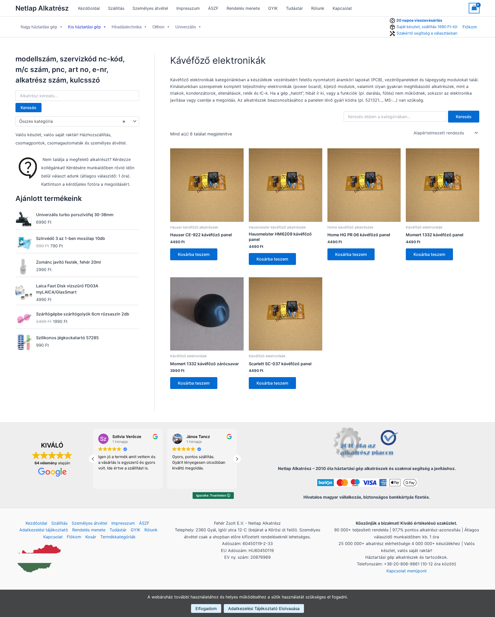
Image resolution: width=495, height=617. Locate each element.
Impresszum (188, 8)
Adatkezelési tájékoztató (43, 529)
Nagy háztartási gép (39, 27)
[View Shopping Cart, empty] (474, 8)
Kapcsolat (342, 8)
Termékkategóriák (118, 536)
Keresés (28, 107)
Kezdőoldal (89, 8)
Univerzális (185, 27)
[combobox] (77, 121)
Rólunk (317, 8)
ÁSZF (213, 8)
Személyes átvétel (150, 8)
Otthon (158, 27)
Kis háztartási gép (84, 27)
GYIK (273, 8)
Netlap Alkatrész (42, 8)
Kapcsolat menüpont (406, 570)
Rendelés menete (243, 8)
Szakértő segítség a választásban (427, 33)
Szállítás (116, 8)
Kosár (90, 536)
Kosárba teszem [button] (194, 254)
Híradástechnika (127, 27)
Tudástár (294, 8)
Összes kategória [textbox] (72, 121)
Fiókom (470, 26)
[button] (237, 459)
